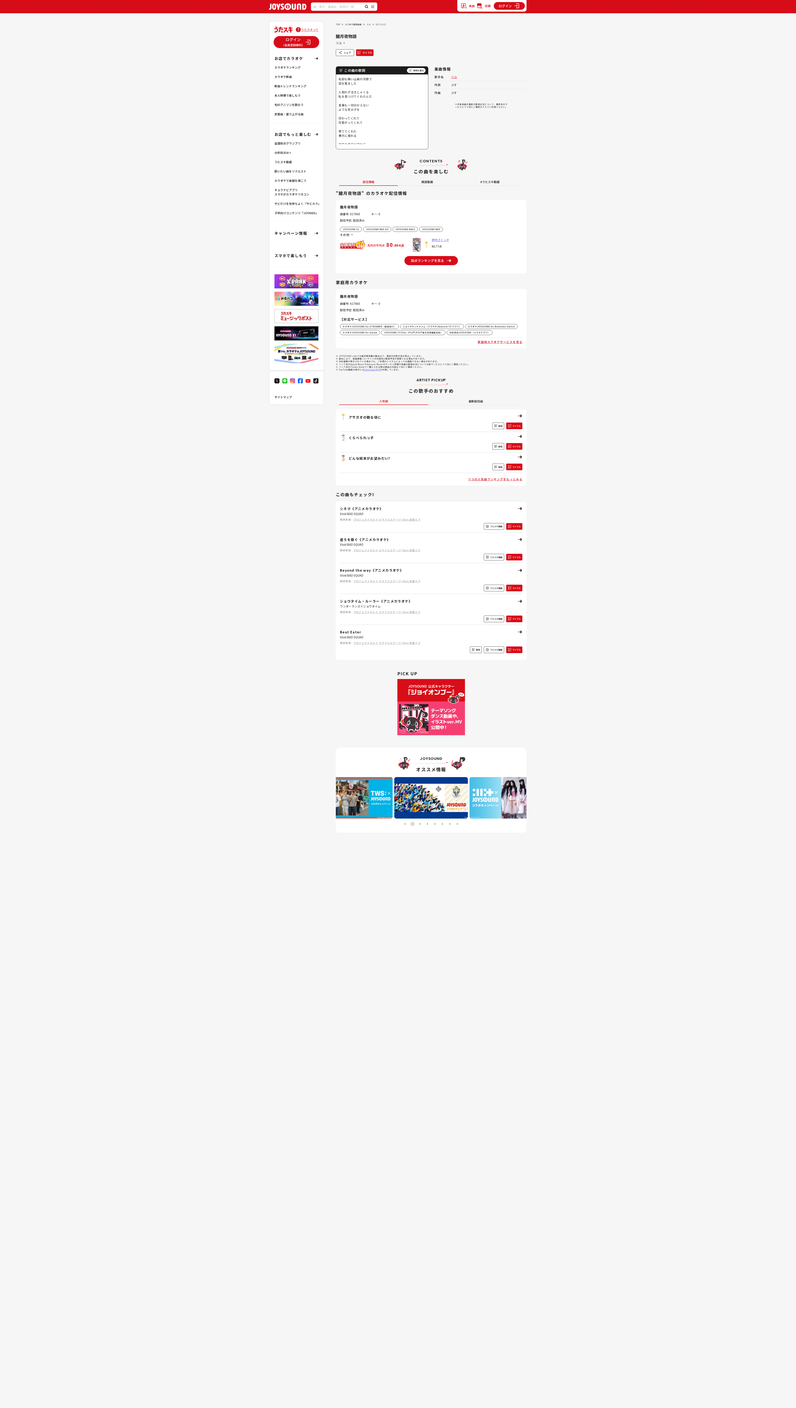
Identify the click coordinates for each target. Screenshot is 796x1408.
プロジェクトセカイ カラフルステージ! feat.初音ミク (387, 519)
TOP (338, 24)
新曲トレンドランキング (290, 86)
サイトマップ (283, 397)
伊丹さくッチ (440, 240)
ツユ (368, 24)
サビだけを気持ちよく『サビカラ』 (297, 204)
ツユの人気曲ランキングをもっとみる (495, 479)
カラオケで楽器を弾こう (290, 181)
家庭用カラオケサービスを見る (500, 342)
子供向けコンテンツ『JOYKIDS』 (296, 213)
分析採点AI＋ (283, 153)
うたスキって (309, 30)
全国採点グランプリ (287, 143)
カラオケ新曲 (283, 77)
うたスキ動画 (283, 162)
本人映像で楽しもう (287, 95)
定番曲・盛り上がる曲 (288, 114)
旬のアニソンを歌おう (288, 105)
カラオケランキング (287, 67)
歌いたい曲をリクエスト (290, 171)
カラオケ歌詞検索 (353, 24)
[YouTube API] (372, 369)
